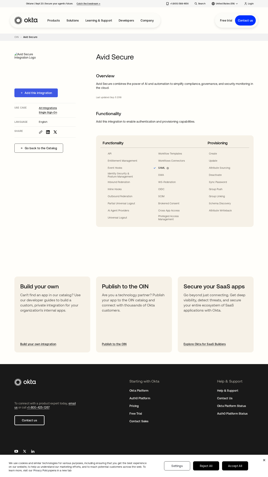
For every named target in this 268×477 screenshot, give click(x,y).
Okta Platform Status (231, 406)
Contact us (245, 20)
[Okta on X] (24, 451)
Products (53, 20)
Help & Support (227, 390)
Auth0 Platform (139, 398)
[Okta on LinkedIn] (33, 451)
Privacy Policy (52, 470)
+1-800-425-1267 (38, 407)
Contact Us (224, 398)
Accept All (235, 466)
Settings (177, 466)
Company (147, 20)
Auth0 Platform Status (232, 413)
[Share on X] (55, 132)
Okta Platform (139, 390)
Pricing (134, 406)
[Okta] (26, 20)
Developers (126, 20)
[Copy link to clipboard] (40, 132)
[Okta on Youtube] (16, 451)
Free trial (226, 20)
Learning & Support (99, 20)
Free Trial (135, 413)
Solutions (73, 20)
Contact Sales (139, 421)
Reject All (206, 466)
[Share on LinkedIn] (48, 132)
